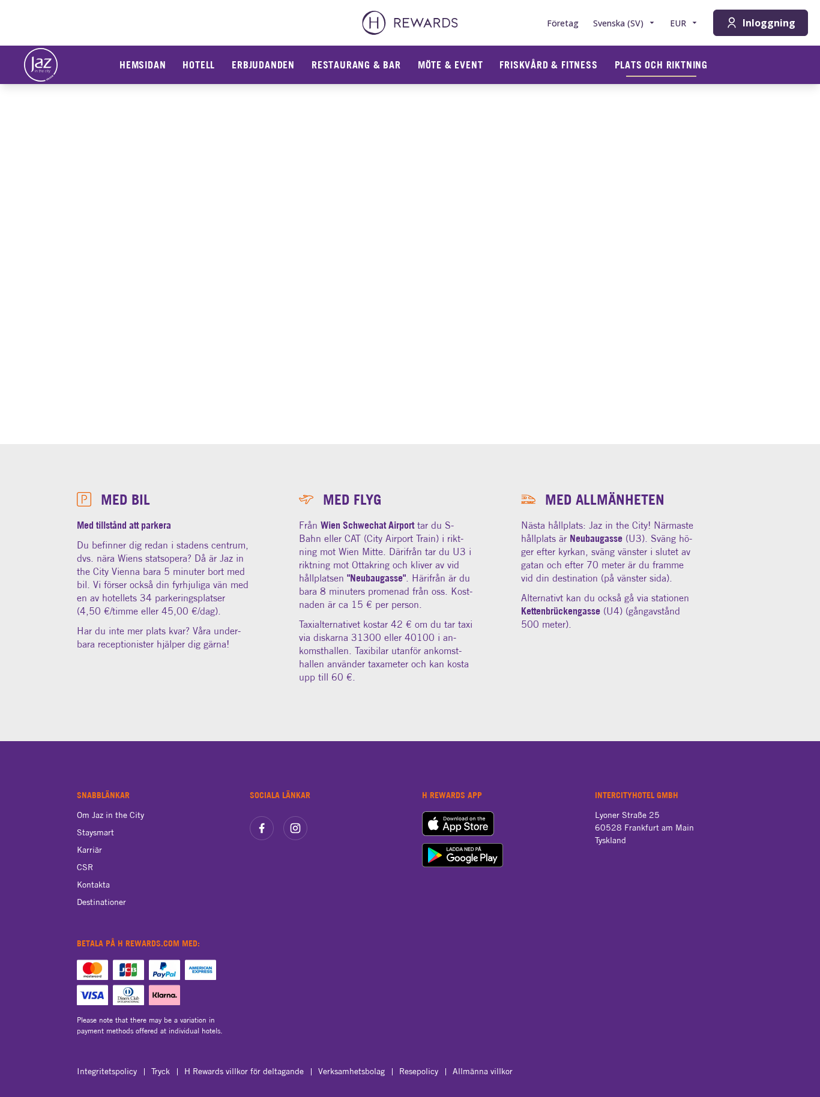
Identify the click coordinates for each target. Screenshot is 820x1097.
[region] (410, 264)
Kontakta (93, 884)
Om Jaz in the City (110, 815)
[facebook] (262, 828)
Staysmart (95, 832)
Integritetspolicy (107, 1071)
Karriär (89, 849)
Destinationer (101, 902)
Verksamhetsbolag (351, 1071)
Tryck (160, 1071)
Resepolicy (418, 1071)
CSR (85, 867)
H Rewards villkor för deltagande (244, 1071)
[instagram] (295, 828)
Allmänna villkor (483, 1071)
